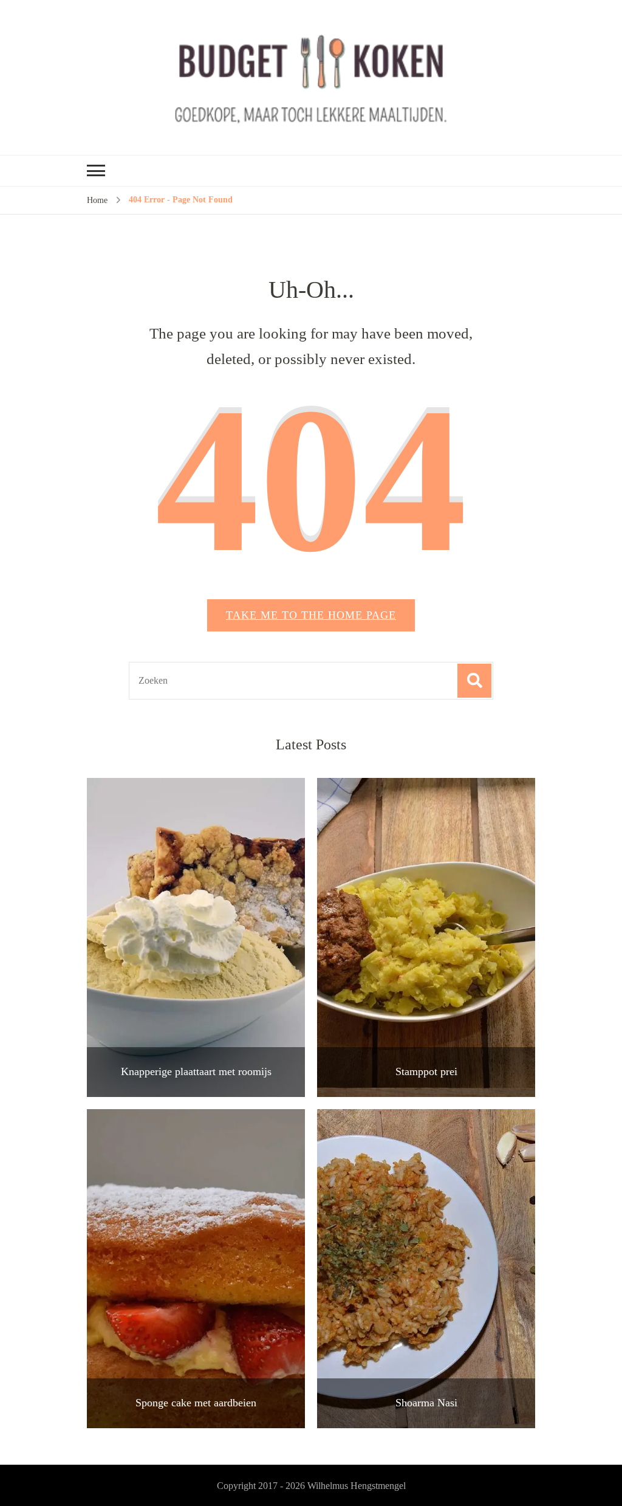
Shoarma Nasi (426, 1403)
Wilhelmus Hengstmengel (356, 1485)
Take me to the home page (311, 615)
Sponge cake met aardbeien (195, 1403)
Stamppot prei (426, 1071)
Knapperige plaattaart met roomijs (196, 1071)
